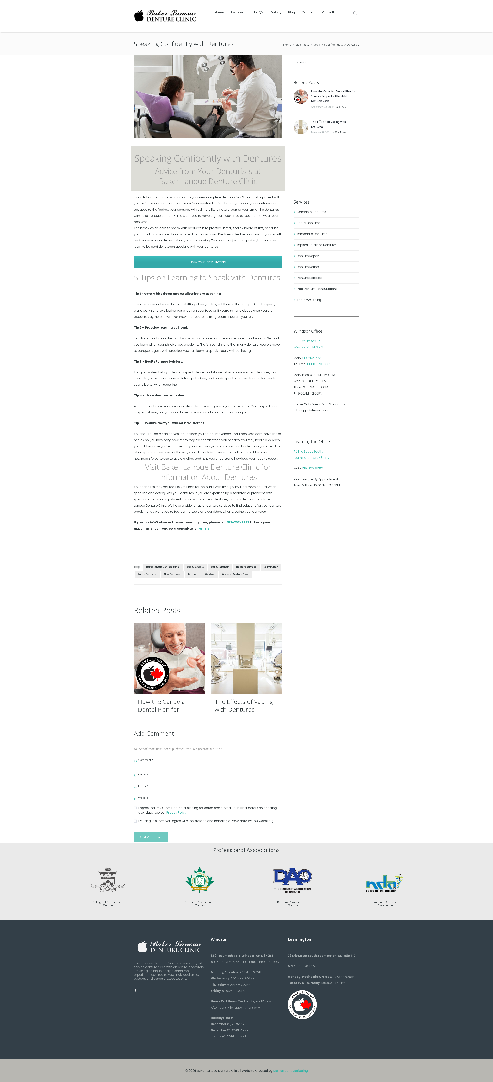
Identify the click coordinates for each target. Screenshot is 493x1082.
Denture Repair (308, 256)
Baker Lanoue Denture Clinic (162, 567)
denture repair (220, 567)
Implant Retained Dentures (317, 245)
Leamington (271, 567)
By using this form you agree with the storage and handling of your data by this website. (205, 821)
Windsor (210, 574)
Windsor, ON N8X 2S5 (309, 347)
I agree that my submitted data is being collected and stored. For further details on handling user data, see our (207, 810)
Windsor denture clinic (235, 574)
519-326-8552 (312, 468)
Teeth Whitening (309, 300)
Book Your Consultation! (208, 262)
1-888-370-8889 (319, 364)
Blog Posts (302, 44)
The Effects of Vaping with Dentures (244, 705)
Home (287, 44)
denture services (246, 567)
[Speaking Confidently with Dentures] (208, 96)
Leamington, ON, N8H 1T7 (312, 457)
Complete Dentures (311, 212)
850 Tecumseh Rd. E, (309, 341)
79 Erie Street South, (308, 451)
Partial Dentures (308, 223)
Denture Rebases (309, 278)
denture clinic (195, 567)
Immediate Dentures (312, 234)
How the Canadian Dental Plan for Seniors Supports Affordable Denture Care (333, 96)
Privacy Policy (176, 812)
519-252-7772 (238, 522)
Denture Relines (308, 267)
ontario (192, 574)
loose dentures (147, 574)
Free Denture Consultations (317, 289)
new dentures (172, 574)
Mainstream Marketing (290, 1071)
